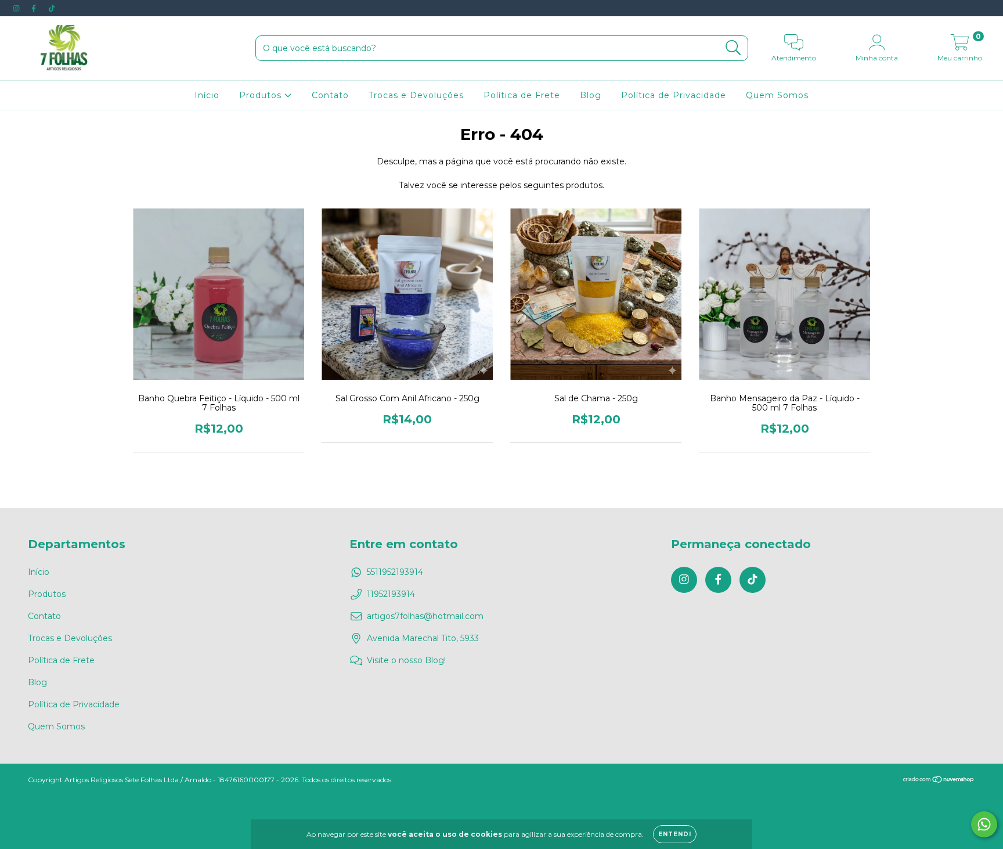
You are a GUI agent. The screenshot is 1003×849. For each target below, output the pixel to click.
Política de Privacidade (673, 95)
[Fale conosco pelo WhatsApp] (984, 824)
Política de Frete (522, 95)
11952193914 (391, 594)
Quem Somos (777, 95)
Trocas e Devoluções (416, 95)
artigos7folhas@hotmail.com (425, 616)
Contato (330, 95)
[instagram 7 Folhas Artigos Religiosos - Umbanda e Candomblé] (17, 8)
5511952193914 (395, 572)
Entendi (674, 834)
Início (206, 95)
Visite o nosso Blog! (406, 660)
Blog (590, 95)
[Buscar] (733, 48)
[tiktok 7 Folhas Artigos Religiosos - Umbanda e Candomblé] (51, 8)
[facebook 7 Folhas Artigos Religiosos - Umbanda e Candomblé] (35, 8)
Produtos (261, 95)
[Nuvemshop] (939, 780)
